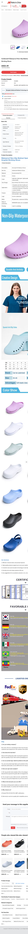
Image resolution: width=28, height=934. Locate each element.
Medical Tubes (4, 888)
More (2, 924)
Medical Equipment (18, 886)
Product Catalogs (20, 883)
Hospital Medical (16, 918)
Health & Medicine (8, 9)
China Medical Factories (7, 915)
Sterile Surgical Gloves (20, 908)
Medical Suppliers (6, 918)
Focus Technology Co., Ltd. (17, 928)
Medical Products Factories (21, 915)
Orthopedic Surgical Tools (7, 908)
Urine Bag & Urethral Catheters (7, 891)
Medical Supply (16, 9)
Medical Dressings (17, 888)
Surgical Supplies (23, 9)
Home (2, 9)
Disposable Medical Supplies (8, 905)
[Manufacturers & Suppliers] (14, 2)
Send (13, 827)
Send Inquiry (13, 72)
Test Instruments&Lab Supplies (7, 886)
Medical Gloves (17, 891)
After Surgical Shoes (6, 921)
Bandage (19, 905)
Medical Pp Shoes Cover (19, 921)
